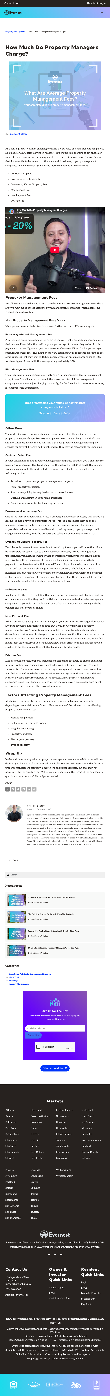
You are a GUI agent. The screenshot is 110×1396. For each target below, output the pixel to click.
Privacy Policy (46, 1336)
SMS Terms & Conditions (71, 1336)
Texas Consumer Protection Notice (28, 1340)
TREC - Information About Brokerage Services (76, 1340)
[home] (12, 12)
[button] (102, 12)
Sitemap (29, 1336)
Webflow (55, 1332)
